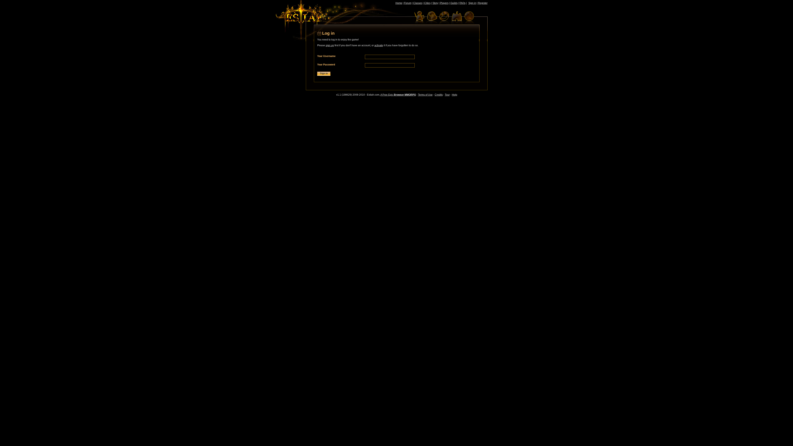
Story (435, 3)
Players (444, 3)
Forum (407, 3)
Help (454, 94)
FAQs (462, 3)
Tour (447, 94)
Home (398, 3)
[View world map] (469, 17)
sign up (330, 45)
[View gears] (444, 17)
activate (378, 45)
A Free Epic (398, 94)
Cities (427, 3)
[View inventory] (432, 17)
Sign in (472, 3)
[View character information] (419, 17)
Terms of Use (425, 94)
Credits (439, 94)
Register (483, 3)
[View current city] (456, 17)
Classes (417, 3)
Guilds (454, 3)
